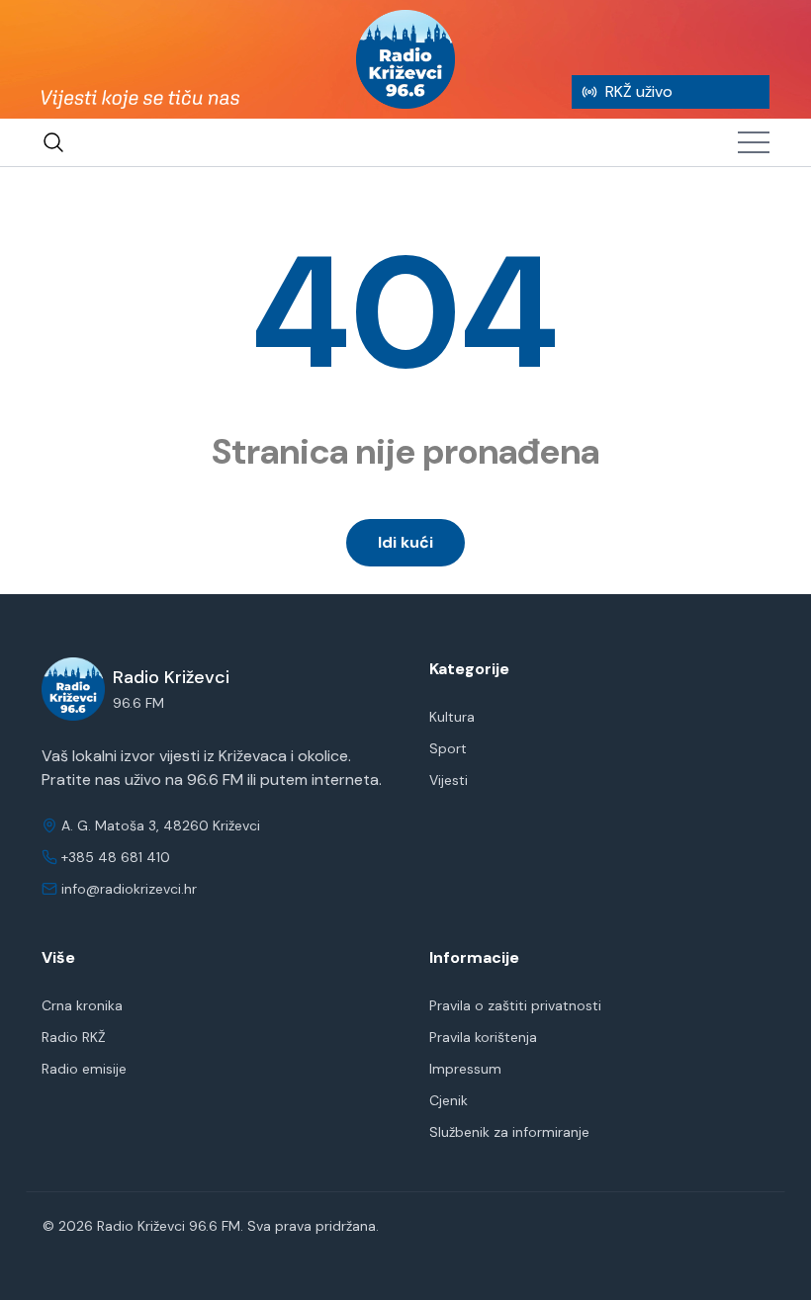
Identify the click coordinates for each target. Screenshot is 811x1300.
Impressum (465, 1069)
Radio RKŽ (74, 1037)
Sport (448, 748)
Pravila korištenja (483, 1037)
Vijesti (448, 780)
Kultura (452, 717)
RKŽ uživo (639, 91)
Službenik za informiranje (509, 1132)
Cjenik (448, 1100)
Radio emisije (84, 1069)
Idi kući (405, 542)
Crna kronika (82, 1005)
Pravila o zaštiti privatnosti (515, 1005)
